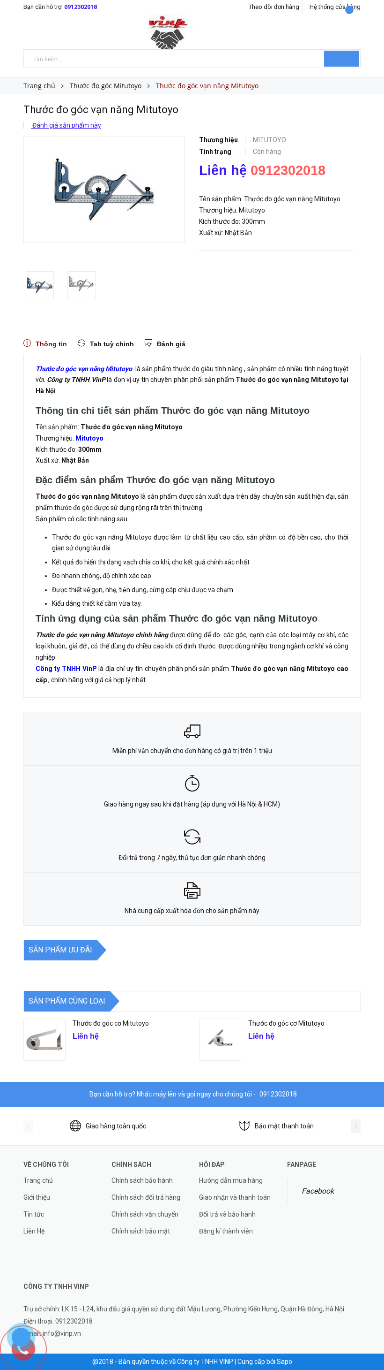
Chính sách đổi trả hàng (145, 1197)
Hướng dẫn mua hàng (231, 1180)
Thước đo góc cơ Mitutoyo (111, 1023)
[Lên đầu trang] (367, 1341)
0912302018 (80, 6)
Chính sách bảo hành (142, 1180)
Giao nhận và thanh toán (235, 1197)
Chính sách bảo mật (140, 1231)
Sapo (284, 1361)
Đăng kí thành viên (226, 1231)
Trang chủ (38, 1180)
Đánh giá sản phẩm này (66, 125)
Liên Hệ (33, 1231)
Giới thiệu (36, 1197)
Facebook (318, 1191)
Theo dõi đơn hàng (274, 6)
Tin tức (33, 1214)
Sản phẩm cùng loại (67, 1001)
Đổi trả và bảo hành (227, 1214)
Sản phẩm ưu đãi (60, 949)
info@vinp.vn (62, 1333)
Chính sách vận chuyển (144, 1214)
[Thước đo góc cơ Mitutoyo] (44, 1040)
